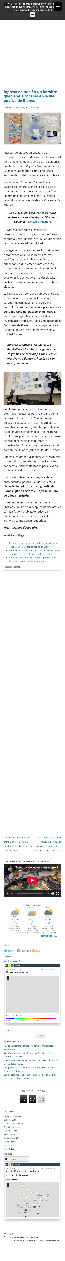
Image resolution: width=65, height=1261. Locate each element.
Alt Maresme (9, 1116)
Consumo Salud (11, 1123)
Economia (8, 1130)
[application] (32, 880)
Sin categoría (9, 1138)
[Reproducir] (7, 893)
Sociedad (8, 1141)
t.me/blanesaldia (39, 221)
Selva (6, 1134)
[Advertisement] (32, 55)
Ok (32, 14)
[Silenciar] (52, 893)
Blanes (17, 566)
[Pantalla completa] (57, 893)
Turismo (7, 1145)
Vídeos (7, 1148)
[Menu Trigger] (58, 6)
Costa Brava (9, 1127)
